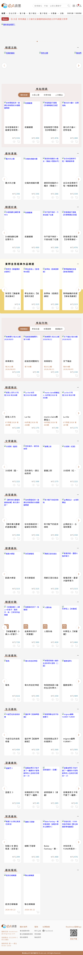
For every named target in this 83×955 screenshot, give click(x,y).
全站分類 (12, 13)
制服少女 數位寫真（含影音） (12, 847)
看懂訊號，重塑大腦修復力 (70, 579)
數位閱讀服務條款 (26, 934)
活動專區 (64, 13)
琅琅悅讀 (70, 13)
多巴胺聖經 (30, 577)
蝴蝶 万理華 (30, 845)
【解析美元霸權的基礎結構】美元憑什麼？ (12, 527)
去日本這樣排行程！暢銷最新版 (70, 184)
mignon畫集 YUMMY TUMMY (69, 741)
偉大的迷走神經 (32, 685)
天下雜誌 (67, 361)
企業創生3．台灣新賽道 (70, 525)
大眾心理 (35, 95)
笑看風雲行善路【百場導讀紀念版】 (51, 130)
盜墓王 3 (9, 792)
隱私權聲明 (24, 937)
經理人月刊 (10, 416)
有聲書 (54, 13)
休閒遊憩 (47, 329)
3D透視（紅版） (70, 470)
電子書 (23, 13)
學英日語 (35, 329)
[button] (4, 65)
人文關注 (59, 95)
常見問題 (37, 934)
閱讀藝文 (59, 329)
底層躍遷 (29, 127)
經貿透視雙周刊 (32, 361)
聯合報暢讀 (30, 904)
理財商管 (24, 95)
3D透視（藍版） (12, 470)
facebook (49, 931)
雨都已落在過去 (51, 577)
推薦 (3, 13)
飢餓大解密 (10, 577)
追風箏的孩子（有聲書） (31, 632)
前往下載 (73, 939)
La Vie (27, 416)
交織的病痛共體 (32, 182)
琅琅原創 (78, 13)
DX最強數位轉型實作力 (11, 238)
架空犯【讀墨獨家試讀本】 (12, 295)
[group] (41, 33)
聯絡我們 (37, 937)
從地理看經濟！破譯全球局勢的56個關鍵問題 (12, 130)
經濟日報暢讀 (11, 904)
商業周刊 (9, 361)
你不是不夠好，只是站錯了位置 (51, 238)
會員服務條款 (25, 931)
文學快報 (47, 95)
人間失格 (48, 631)
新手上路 (37, 931)
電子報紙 (44, 13)
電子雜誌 (33, 13)
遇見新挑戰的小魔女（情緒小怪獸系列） (51, 185)
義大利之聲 (10, 182)
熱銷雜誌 (24, 329)
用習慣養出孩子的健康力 (51, 740)
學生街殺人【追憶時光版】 (32, 295)
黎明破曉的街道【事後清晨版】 (70, 295)
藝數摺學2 (68, 685)
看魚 (7, 685)
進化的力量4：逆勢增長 (70, 128)
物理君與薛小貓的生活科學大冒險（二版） (51, 688)
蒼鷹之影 (48, 470)
